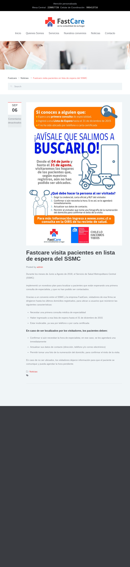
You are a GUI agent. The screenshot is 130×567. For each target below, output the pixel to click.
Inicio (18, 33)
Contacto (110, 33)
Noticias (95, 33)
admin (40, 267)
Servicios (54, 33)
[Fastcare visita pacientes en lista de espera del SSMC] (74, 173)
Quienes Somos (35, 33)
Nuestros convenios (75, 33)
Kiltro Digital (44, 560)
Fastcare (12, 78)
